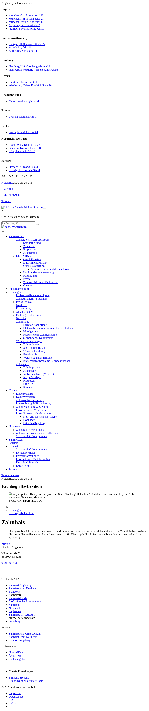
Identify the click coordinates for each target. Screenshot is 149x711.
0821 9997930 (9, 562)
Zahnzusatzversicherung (30, 400)
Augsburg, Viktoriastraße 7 (24, 25)
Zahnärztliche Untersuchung (25, 633)
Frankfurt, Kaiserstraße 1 (23, 82)
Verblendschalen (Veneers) (38, 374)
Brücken (28, 383)
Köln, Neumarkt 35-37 (22, 151)
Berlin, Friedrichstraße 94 (23, 132)
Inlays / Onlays (32, 377)
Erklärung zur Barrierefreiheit (26, 680)
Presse (27, 278)
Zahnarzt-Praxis (18, 598)
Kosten (13, 390)
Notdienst (7, 182)
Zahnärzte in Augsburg (22, 614)
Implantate (15, 611)
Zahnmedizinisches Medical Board (50, 269)
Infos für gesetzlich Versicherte (33, 413)
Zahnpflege (22, 321)
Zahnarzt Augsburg (20, 585)
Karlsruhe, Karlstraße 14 (23, 50)
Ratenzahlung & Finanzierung (33, 403)
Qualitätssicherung (34, 265)
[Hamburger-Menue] (2, 231)
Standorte (14, 591)
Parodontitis (30, 354)
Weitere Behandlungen (29, 341)
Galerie (27, 285)
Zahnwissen (16, 439)
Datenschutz (16, 696)
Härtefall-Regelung (34, 423)
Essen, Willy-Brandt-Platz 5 (25, 144)
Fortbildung (30, 275)
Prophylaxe (29, 249)
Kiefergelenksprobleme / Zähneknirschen (47, 360)
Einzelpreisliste (24, 393)
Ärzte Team (15, 655)
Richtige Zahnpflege (35, 324)
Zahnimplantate (32, 367)
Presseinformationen (27, 455)
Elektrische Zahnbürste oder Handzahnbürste (49, 328)
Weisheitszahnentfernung (37, 357)
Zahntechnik (30, 252)
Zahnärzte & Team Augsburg (32, 239)
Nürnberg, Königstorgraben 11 (26, 28)
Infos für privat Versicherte (31, 410)
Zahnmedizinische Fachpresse (40, 282)
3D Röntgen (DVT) (34, 347)
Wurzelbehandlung (34, 351)
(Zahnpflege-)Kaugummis (38, 337)
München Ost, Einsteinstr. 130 (26, 15)
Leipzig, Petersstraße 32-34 (24, 170)
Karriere (13, 442)
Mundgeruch (30, 331)
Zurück (5, 543)
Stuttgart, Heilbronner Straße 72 (27, 44)
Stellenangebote (18, 659)
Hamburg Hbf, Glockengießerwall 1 (29, 66)
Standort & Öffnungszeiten (31, 436)
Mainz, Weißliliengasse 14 (24, 101)
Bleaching (14, 621)
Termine (6, 201)
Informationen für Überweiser (33, 459)
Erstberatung (23, 308)
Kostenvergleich (25, 396)
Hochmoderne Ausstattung (38, 272)
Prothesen (29, 380)
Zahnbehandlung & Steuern (32, 406)
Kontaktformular (25, 452)
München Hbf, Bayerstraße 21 (26, 18)
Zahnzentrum (16, 236)
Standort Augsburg (19, 640)
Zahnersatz (22, 364)
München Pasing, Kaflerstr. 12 (26, 21)
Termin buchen (10, 475)
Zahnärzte (29, 246)
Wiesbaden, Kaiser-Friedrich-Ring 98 (30, 85)
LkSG (12, 703)
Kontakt (13, 446)
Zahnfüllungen (31, 344)
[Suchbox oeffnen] (44, 208)
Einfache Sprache (19, 677)
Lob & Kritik (23, 465)
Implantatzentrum (19, 288)
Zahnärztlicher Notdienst (30, 429)
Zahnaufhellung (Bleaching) (32, 298)
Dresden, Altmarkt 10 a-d (23, 166)
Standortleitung (32, 242)
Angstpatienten (24, 311)
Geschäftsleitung (32, 259)
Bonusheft (29, 419)
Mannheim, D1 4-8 (20, 47)
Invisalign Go (24, 301)
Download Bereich (27, 462)
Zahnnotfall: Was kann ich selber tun (37, 433)
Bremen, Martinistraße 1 (23, 116)
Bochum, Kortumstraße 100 (25, 148)
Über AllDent (24, 256)
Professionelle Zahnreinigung (33, 295)
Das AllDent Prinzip (35, 262)
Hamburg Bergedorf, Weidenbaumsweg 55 (33, 69)
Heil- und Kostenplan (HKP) (40, 416)
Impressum (15, 693)
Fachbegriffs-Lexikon (28, 315)
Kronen (27, 387)
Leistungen (15, 292)
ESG (11, 699)
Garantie (21, 318)
